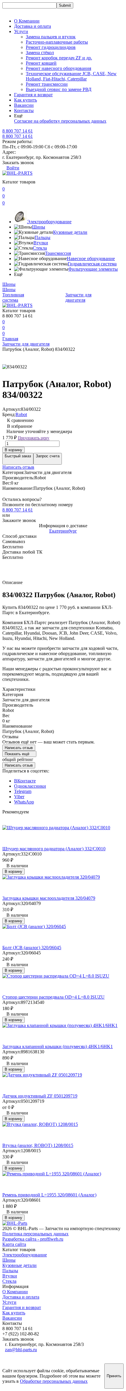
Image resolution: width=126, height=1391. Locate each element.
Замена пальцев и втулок (51, 36)
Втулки (40, 242)
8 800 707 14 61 (17, 136)
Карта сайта (14, 1244)
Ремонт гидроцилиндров (51, 47)
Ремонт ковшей (41, 63)
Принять (114, 1376)
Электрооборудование (49, 221)
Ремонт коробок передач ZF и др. (59, 57)
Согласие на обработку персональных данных (60, 121)
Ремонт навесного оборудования (58, 68)
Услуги (9, 1302)
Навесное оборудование (91, 258)
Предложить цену (33, 438)
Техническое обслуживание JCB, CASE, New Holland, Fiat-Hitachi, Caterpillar (71, 76)
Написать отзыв (18, 467)
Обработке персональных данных (54, 1381)
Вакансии (24, 105)
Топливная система (13, 297)
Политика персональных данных (35, 1233)
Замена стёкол (40, 52)
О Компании (27, 20)
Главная (10, 338)
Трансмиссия (58, 253)
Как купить (25, 99)
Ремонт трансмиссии (47, 84)
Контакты (24, 110)
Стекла (40, 247)
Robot (21, 414)
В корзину (13, 450)
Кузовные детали (70, 232)
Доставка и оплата (32, 26)
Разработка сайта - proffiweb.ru (32, 1239)
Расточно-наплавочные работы (57, 42)
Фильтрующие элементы (93, 269)
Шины (38, 226)
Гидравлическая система (92, 263)
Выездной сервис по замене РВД (58, 89)
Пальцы (42, 237)
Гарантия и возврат (33, 94)
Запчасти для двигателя (78, 297)
